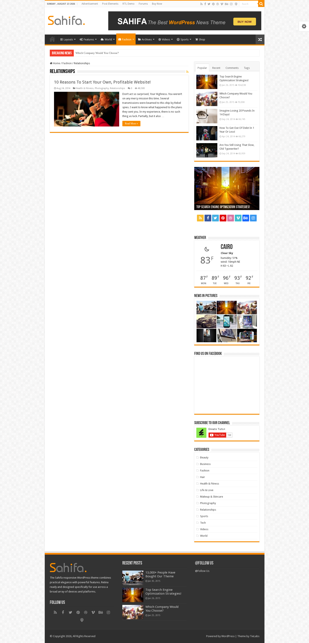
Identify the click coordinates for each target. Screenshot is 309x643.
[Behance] (226, 4)
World (108, 39)
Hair (202, 477)
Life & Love (206, 490)
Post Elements (110, 3)
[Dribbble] (217, 4)
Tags (247, 67)
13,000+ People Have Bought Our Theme (160, 574)
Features (89, 39)
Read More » (131, 123)
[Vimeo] (222, 4)
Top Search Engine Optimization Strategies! (223, 207)
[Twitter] (209, 4)
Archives (147, 39)
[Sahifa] (66, 20)
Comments (232, 67)
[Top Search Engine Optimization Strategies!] (206, 82)
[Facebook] (205, 4)
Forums (143, 3)
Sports (185, 39)
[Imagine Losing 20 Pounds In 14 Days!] (206, 116)
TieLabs (254, 636)
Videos (166, 39)
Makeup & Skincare (211, 496)
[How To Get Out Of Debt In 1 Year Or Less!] (206, 133)
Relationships (117, 88)
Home (52, 39)
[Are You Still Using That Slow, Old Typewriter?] (206, 150)
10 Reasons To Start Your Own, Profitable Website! (102, 82)
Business (205, 464)
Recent (216, 67)
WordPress (228, 636)
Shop (202, 39)
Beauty (204, 457)
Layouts (68, 39)
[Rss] (201, 4)
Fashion (126, 39)
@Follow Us (204, 563)
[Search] (261, 4)
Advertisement (90, 3)
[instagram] (231, 4)
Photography (102, 88)
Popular (202, 67)
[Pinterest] (213, 4)
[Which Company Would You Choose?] (206, 99)
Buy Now (157, 3)
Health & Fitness (85, 88)
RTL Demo (129, 3)
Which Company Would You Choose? (97, 53)
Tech (203, 522)
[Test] (236, 4)
